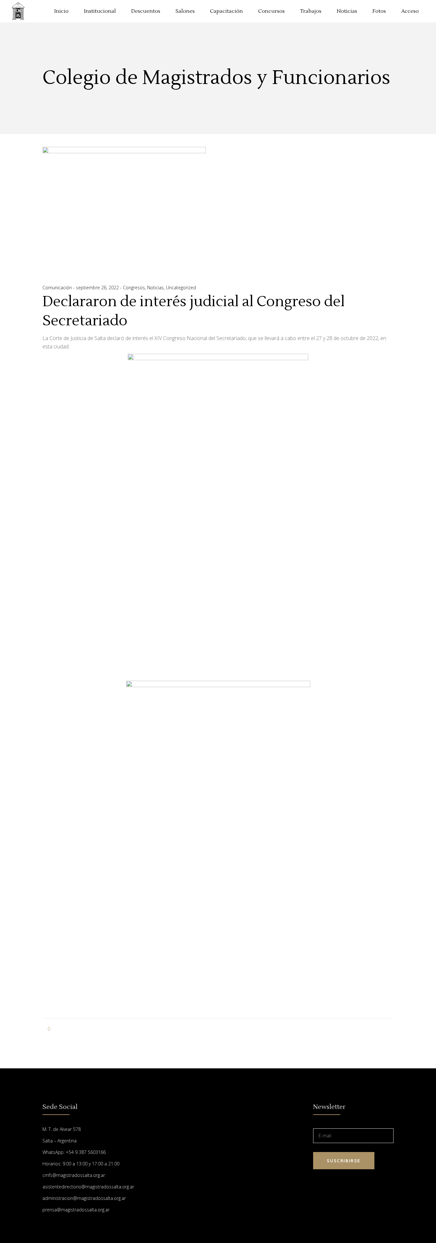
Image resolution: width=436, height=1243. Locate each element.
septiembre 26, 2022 (98, 287)
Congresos (134, 287)
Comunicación (57, 287)
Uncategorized (181, 287)
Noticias (155, 287)
